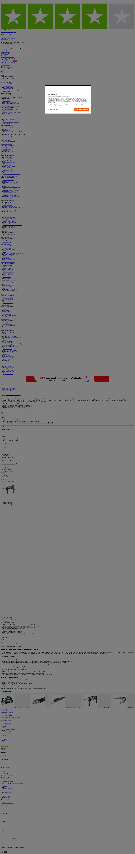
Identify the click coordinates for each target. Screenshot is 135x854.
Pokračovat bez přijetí (85, 92)
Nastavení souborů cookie (53, 109)
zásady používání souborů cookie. (60, 105)
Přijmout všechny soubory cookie (81, 109)
